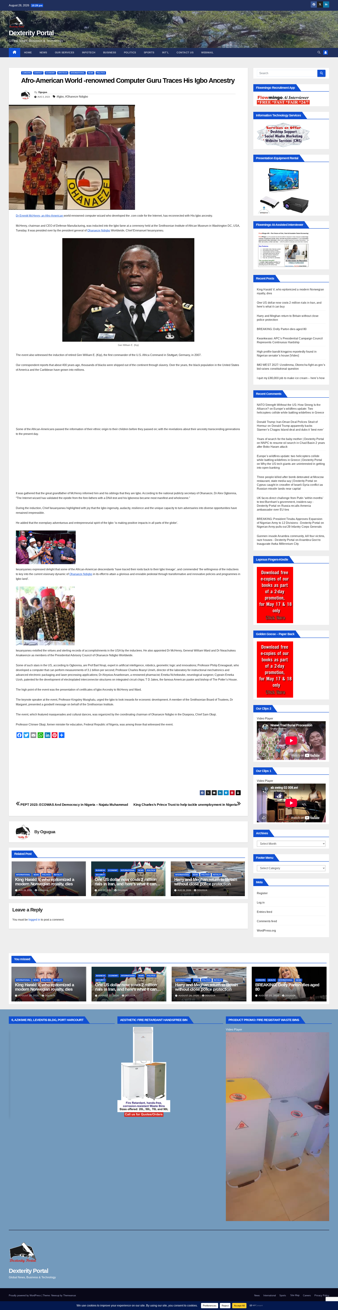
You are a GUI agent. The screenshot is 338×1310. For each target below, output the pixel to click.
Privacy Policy (321, 1295)
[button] (319, 52)
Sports (149, 52)
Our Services (64, 52)
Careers (26, 73)
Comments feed (267, 921)
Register (262, 893)
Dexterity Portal (31, 33)
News (43, 52)
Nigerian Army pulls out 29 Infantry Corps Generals (289, 526)
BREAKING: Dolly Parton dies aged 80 (282, 329)
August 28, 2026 (28, 995)
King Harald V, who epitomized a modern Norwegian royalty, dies (44, 881)
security (100, 875)
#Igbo (60, 96)
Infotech (88, 52)
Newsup (55, 1295)
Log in (261, 902)
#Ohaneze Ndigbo (76, 96)
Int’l (165, 52)
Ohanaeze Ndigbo (98, 230)
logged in (34, 919)
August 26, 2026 (189, 995)
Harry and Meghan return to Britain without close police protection (205, 881)
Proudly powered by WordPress (25, 1295)
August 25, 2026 (269, 995)
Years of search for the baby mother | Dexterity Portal (290, 438)
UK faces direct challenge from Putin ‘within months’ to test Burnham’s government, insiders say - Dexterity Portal (290, 501)
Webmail (207, 52)
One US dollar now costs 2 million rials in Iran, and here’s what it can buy (126, 884)
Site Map (294, 1295)
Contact (38, 73)
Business (109, 52)
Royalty (58, 875)
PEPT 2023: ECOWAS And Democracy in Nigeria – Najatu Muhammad (74, 804)
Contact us (185, 52)
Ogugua (42, 92)
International (78, 73)
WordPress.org (266, 930)
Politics (130, 52)
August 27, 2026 (109, 995)
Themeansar (69, 1295)
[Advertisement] (121, 402)
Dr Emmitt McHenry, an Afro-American (40, 215)
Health (271, 980)
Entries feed (264, 911)
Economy (50, 73)
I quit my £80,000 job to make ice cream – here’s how (291, 378)
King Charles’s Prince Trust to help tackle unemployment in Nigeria (185, 804)
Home (28, 52)
